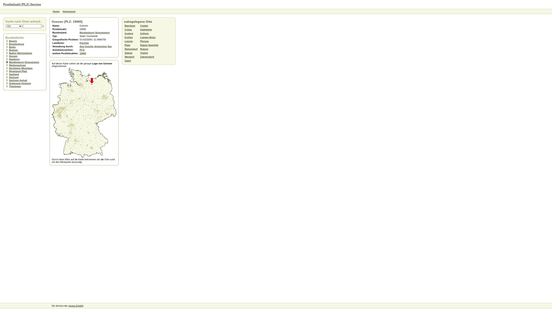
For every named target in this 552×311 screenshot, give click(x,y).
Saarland (14, 74)
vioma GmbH (75, 306)
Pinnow (144, 41)
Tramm (144, 53)
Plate (127, 45)
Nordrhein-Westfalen (21, 68)
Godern (129, 33)
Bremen (13, 50)
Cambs (144, 25)
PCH (82, 50)
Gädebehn (146, 29)
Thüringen (15, 86)
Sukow (128, 53)
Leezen (129, 41)
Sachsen (14, 77)
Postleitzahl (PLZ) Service (22, 4)
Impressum (69, 11)
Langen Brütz (148, 37)
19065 (83, 53)
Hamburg (14, 59)
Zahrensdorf (147, 57)
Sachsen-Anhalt (18, 80)
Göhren (144, 33)
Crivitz (128, 29)
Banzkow (130, 25)
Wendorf (129, 57)
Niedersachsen (17, 65)
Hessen (13, 56)
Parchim (84, 43)
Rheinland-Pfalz (18, 71)
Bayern (13, 41)
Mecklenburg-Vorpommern (24, 62)
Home (56, 11)
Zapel (128, 60)
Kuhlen (129, 37)
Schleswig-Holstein (20, 83)
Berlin (12, 47)
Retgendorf (131, 49)
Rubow (144, 49)
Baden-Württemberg (20, 53)
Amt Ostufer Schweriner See (96, 46)
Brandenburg (16, 44)
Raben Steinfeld (149, 45)
